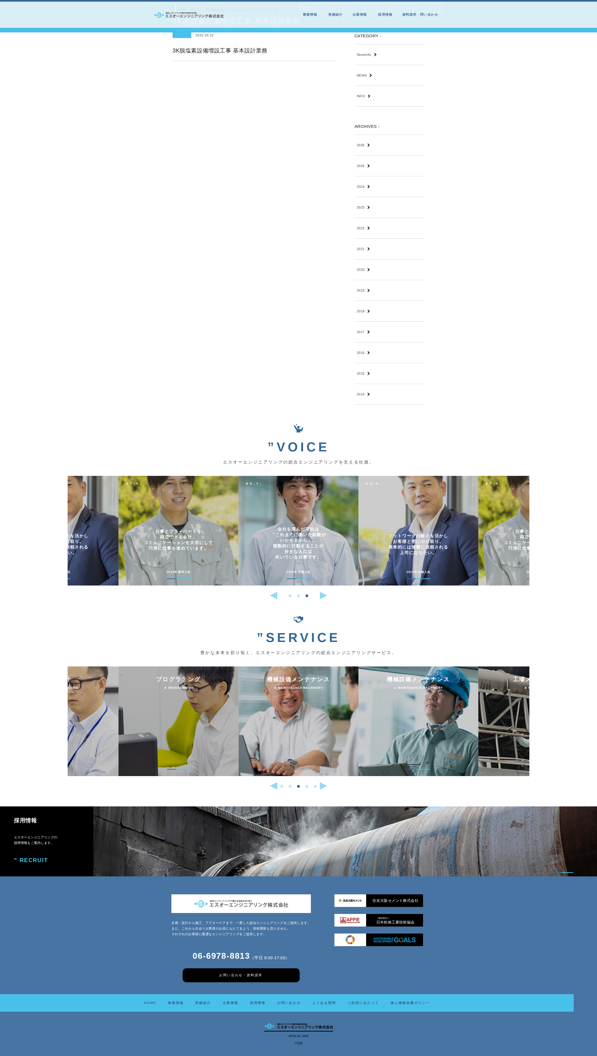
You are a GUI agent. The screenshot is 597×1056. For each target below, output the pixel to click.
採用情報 (385, 14)
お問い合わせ (289, 1003)
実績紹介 (335, 14)
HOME (150, 1003)
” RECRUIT (31, 860)
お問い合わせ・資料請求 (240, 975)
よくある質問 (324, 1003)
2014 (360, 394)
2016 (360, 353)
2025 (360, 166)
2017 (360, 332)
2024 (360, 186)
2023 (360, 207)
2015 (360, 373)
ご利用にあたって (363, 1003)
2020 (360, 270)
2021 (360, 249)
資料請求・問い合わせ (420, 14)
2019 (360, 290)
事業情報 (310, 14)
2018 (360, 311)
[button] (290, 595)
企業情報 (360, 14)
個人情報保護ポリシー (410, 1003)
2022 (360, 228)
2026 (360, 145)
